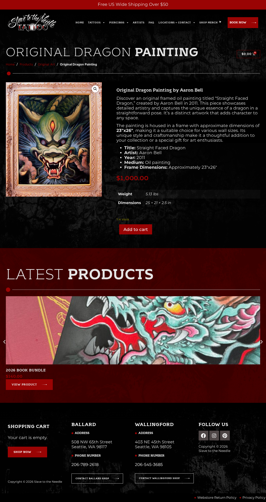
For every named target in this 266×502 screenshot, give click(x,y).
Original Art (46, 64)
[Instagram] (214, 435)
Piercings (116, 22)
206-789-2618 (85, 464)
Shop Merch (208, 22)
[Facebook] (203, 435)
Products (26, 64)
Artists (138, 22)
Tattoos (94, 22)
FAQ (151, 22)
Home (80, 22)
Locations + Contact (175, 22)
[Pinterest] (225, 435)
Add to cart (135, 229)
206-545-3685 (149, 464)
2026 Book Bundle (26, 370)
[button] (95, 88)
